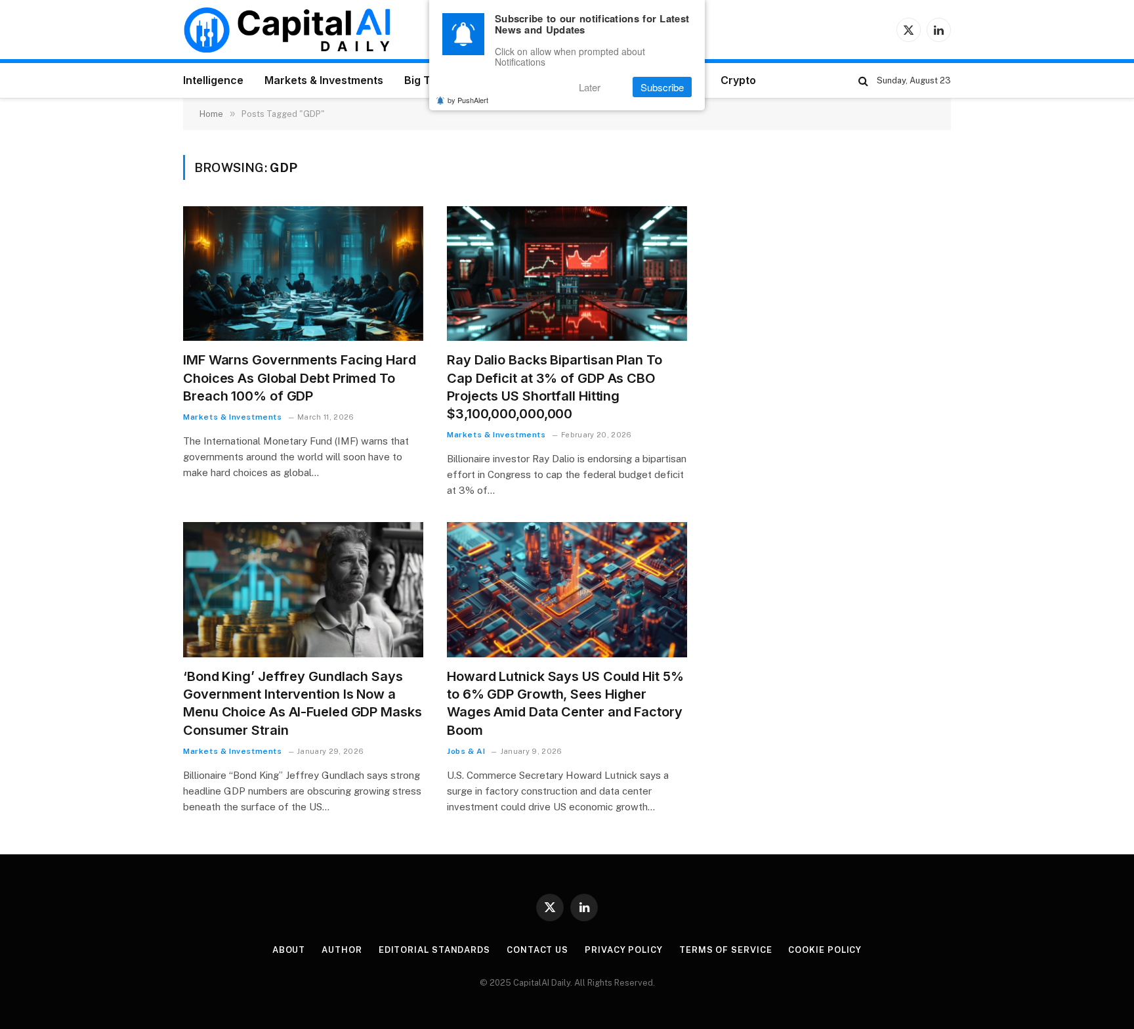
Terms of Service (725, 950)
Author (342, 950)
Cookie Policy (825, 950)
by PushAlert (468, 100)
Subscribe (662, 87)
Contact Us (537, 950)
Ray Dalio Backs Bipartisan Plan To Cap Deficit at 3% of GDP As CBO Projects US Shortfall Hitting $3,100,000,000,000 (554, 387)
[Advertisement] (837, 247)
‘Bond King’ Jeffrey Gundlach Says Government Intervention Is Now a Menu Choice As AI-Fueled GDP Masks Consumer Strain (302, 703)
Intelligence (213, 80)
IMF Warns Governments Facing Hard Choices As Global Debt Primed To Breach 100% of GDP (299, 377)
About (289, 950)
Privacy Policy (624, 950)
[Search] (863, 80)
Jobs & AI (466, 751)
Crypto (738, 80)
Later (589, 87)
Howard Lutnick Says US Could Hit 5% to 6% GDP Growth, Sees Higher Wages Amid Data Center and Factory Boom (565, 703)
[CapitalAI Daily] (286, 29)
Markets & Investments (323, 80)
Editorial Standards (434, 950)
